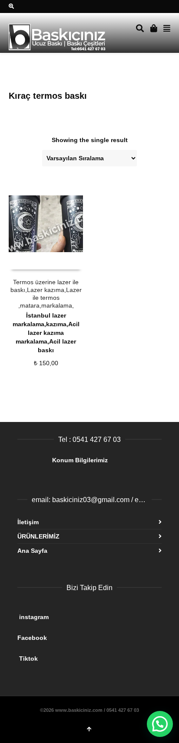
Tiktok (86, 655)
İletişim (28, 522)
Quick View (28, 261)
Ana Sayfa (32, 550)
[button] (160, 724)
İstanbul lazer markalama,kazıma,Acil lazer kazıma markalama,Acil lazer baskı (46, 333)
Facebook (84, 634)
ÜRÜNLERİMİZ (38, 536)
